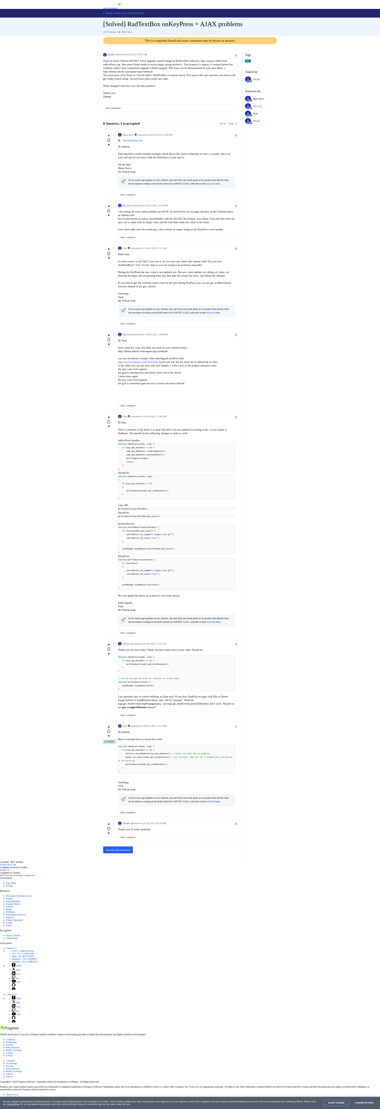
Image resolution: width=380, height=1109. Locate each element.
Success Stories (13, 935)
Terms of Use (12, 1094)
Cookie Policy (13, 1104)
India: (23, 956)
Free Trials (11, 883)
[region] (190, 1103)
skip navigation (110, 8)
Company (10, 1039)
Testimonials (12, 938)
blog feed (211, 183)
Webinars (10, 912)
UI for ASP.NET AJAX (133, 13)
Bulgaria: (24, 959)
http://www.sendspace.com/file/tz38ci (138, 361)
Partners (10, 917)
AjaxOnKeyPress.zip (132, 140)
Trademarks (194, 1086)
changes (213, 429)
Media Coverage (14, 1050)
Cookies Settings (364, 1102)
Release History (13, 904)
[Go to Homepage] (119, 8)
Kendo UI (5, 870)
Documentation (13, 901)
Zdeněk (111, 54)
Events (9, 922)
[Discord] (13, 989)
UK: (23, 953)
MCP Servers (6, 875)
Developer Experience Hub (19, 896)
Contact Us (11, 948)
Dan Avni (127, 205)
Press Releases (13, 1047)
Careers (9, 1053)
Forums (9, 906)
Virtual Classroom (14, 920)
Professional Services (16, 914)
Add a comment (113, 108)
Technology (11, 1042)
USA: (23, 951)
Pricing (9, 886)
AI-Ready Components (24, 875)
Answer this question (118, 849)
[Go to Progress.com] (9, 1029)
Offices (9, 1055)
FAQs (9, 925)
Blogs (8, 909)
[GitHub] (13, 986)
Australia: (25, 961)
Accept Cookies (336, 1102)
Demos (9, 898)
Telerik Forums (112, 13)
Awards (9, 1045)
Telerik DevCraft (8, 864)
